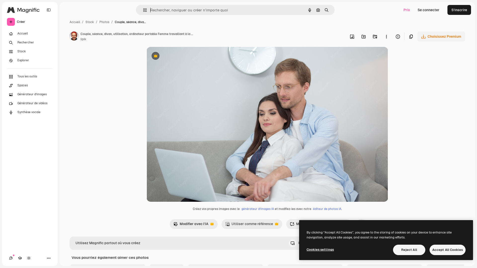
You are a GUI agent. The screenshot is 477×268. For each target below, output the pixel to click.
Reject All (409, 250)
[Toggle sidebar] (49, 10)
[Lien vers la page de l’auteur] (74, 37)
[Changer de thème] (29, 258)
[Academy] (20, 258)
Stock (89, 22)
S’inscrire (459, 10)
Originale (179, 56)
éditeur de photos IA (327, 209)
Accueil (75, 22)
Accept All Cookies (447, 250)
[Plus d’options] (386, 36)
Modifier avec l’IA (190, 225)
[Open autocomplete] (143, 10)
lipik (83, 39)
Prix (406, 10)
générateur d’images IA (257, 209)
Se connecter (428, 10)
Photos (104, 22)
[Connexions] (11, 258)
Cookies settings (320, 249)
